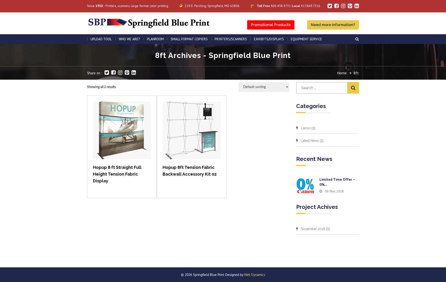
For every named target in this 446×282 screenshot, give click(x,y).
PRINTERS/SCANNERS (231, 39)
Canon (306, 128)
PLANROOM (155, 39)
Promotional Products (271, 25)
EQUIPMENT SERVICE (306, 39)
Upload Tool (101, 39)
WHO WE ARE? (129, 39)
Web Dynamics (254, 274)
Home (342, 73)
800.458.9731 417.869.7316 (288, 6)
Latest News (310, 141)
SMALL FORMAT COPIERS (189, 39)
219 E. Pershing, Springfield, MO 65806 (212, 6)
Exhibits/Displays (269, 39)
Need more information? (333, 25)
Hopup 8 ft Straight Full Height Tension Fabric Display (117, 174)
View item (122, 135)
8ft (356, 73)
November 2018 (313, 229)
